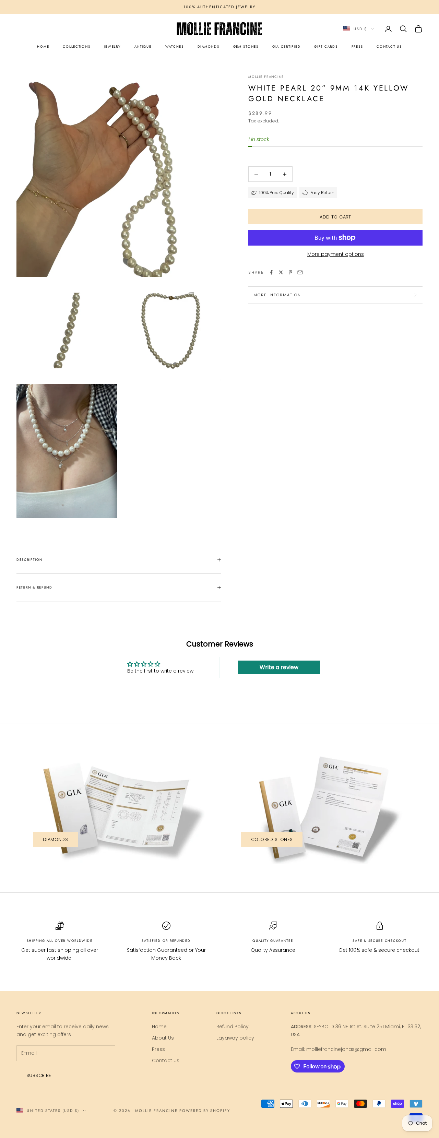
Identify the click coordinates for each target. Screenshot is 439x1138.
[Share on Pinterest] (290, 272)
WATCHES (174, 46)
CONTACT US (389, 46)
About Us (163, 1037)
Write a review (279, 667)
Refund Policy (232, 1026)
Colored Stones (272, 839)
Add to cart (335, 216)
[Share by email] (300, 272)
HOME (43, 46)
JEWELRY (112, 46)
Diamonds (55, 839)
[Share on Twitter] (281, 272)
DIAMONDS (209, 46)
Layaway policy (235, 1037)
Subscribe (38, 1075)
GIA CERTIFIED (286, 46)
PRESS (357, 46)
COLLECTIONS (76, 46)
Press (158, 1049)
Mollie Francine (266, 76)
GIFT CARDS (325, 46)
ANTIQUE (143, 46)
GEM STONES (246, 46)
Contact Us (165, 1060)
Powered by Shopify (204, 1110)
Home (159, 1026)
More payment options (335, 254)
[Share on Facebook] (271, 272)
